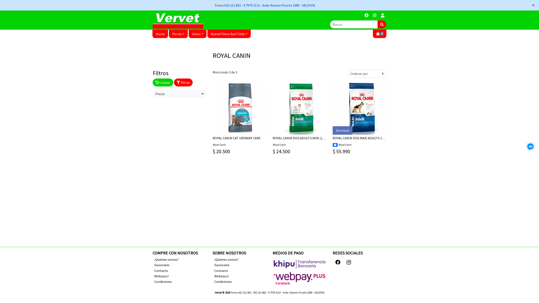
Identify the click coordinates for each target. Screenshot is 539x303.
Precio (160, 94)
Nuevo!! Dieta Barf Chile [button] (228, 34)
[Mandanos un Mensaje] (530, 146)
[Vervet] (178, 20)
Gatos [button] (196, 34)
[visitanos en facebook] (366, 15)
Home (160, 34)
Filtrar (185, 82)
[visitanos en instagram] (374, 15)
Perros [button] (177, 34)
